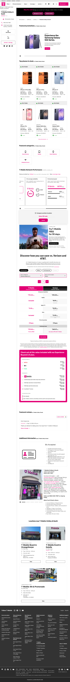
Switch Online (49, 13)
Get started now (53, 243)
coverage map (56, 174)
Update (43, 220)
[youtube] (9, 46)
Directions (8, 31)
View (31, 561)
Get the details (45, 44)
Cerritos (35, 19)
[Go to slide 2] (46, 56)
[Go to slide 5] (39, 502)
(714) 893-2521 (51, 554)
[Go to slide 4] (35, 502)
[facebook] (4, 46)
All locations (22, 19)
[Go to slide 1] (24, 56)
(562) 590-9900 (27, 592)
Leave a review (60, 416)
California (29, 19)
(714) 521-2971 (26, 553)
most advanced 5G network (51, 481)
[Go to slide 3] (31, 502)
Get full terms (42, 49)
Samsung (57, 487)
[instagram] (12, 46)
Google (46, 489)
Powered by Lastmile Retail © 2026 (35, 679)
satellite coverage (50, 483)
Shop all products (43, 139)
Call (8, 37)
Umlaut (31, 174)
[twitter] (7, 46)
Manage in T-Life (38, 13)
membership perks (49, 477)
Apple (53, 487)
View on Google (25, 428)
